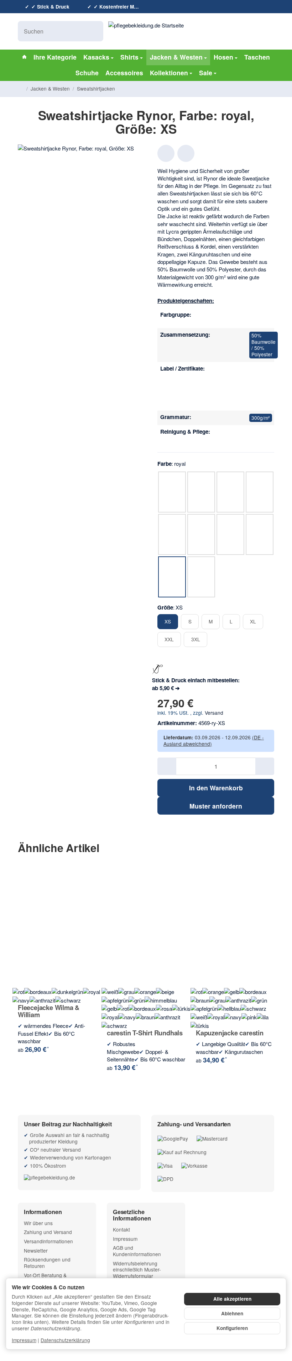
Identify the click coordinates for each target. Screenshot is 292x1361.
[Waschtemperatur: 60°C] (256, 435)
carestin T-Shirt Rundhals (145, 1032)
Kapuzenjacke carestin (230, 1032)
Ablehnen (232, 1313)
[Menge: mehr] (264, 766)
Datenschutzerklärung (65, 1340)
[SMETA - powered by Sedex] (256, 400)
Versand (214, 712)
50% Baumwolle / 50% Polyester (263, 345)
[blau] (256, 318)
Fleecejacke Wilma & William (48, 1011)
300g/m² (260, 417)
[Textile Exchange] (256, 372)
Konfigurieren (232, 1328)
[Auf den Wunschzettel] (165, 153)
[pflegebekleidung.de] (79, 1177)
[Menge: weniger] (166, 766)
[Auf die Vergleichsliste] (185, 153)
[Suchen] (94, 31)
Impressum (24, 1340)
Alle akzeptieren (232, 1298)
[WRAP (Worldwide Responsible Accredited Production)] (256, 386)
